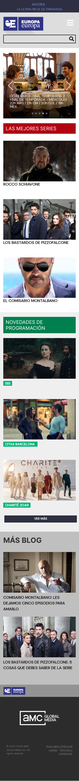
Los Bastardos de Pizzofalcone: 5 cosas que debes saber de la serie (37, 665)
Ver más (40, 519)
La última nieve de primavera (39, 9)
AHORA (38, 4)
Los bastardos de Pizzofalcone (36, 242)
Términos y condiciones (65, 751)
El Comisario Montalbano (30, 300)
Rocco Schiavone (21, 184)
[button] (11, 85)
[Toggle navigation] (70, 25)
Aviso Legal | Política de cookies (59, 748)
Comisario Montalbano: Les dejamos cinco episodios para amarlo (34, 603)
